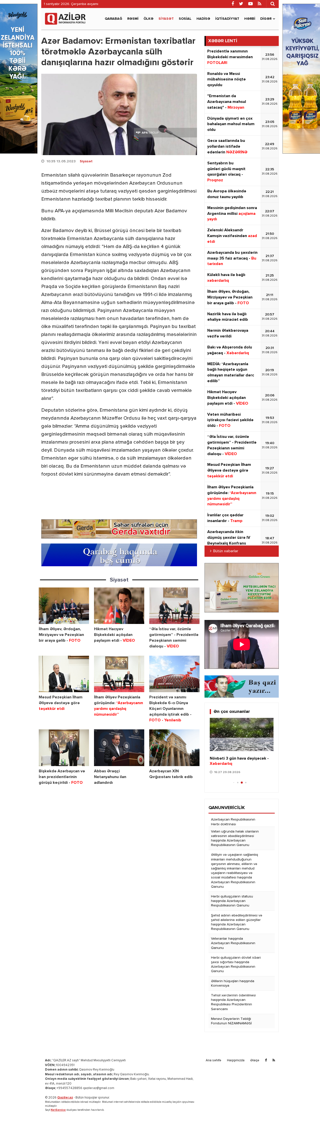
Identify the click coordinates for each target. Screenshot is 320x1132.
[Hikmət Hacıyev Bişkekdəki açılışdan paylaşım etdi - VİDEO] (119, 605)
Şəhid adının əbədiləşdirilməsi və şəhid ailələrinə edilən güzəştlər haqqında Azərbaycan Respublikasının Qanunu (236, 922)
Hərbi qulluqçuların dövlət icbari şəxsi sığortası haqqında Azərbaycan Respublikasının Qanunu (236, 964)
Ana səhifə (213, 1060)
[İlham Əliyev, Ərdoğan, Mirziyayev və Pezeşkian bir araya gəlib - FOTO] (64, 605)
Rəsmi (132, 18)
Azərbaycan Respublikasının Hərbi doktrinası (233, 822)
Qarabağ (113, 18)
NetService (58, 1110)
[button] (267, 751)
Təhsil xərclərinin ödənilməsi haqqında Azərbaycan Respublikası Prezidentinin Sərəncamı (233, 1002)
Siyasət (166, 18)
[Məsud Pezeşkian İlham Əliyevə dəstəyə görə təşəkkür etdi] (64, 674)
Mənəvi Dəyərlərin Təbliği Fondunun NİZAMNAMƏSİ (231, 1021)
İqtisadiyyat (227, 18)
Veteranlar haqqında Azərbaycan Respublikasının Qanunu (233, 943)
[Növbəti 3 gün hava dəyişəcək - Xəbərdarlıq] (242, 734)
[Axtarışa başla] (272, 3)
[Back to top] (306, 1118)
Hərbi (249, 18)
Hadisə (203, 18)
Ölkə (149, 18)
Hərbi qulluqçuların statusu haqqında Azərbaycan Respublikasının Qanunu (232, 901)
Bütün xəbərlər (225, 551)
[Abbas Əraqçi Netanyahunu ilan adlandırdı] (119, 747)
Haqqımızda (235, 1060)
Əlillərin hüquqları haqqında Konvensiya (232, 983)
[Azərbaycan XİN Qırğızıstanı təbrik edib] (174, 747)
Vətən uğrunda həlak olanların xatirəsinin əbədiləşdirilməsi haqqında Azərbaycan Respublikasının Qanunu (235, 838)
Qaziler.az (65, 1097)
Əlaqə (254, 1060)
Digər (266, 18)
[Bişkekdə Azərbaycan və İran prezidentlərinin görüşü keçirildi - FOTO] (64, 747)
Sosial (185, 18)
